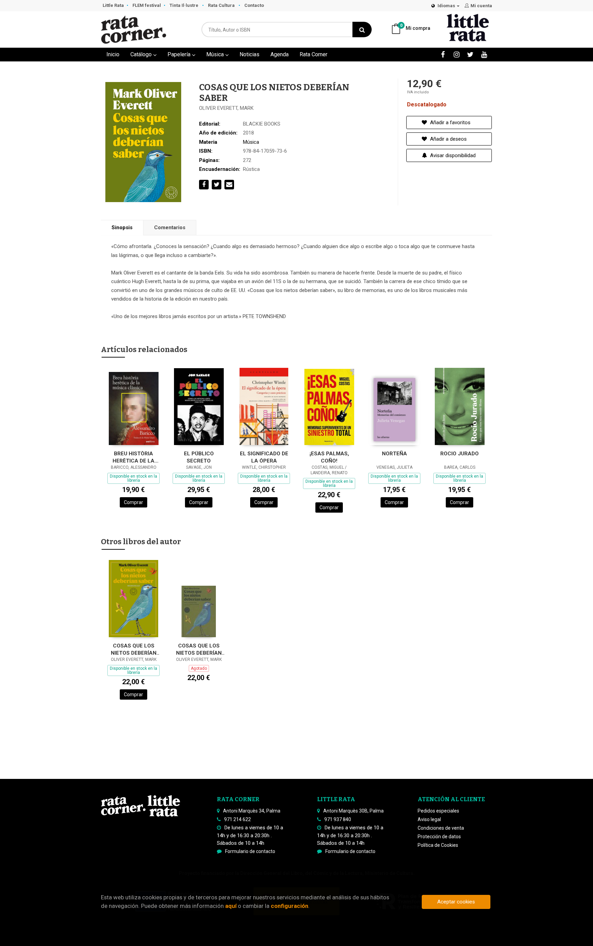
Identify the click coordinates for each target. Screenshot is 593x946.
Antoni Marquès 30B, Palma (353, 811)
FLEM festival (146, 5)
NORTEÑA (394, 454)
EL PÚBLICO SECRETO (199, 457)
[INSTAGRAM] (456, 54)
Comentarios (169, 227)
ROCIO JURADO (459, 454)
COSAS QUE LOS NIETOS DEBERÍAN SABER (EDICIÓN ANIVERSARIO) (133, 649)
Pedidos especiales (438, 811)
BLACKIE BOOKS (261, 124)
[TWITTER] (470, 54)
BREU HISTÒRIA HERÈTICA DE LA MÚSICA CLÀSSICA (133, 457)
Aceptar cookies (456, 902)
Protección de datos (439, 836)
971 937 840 (337, 819)
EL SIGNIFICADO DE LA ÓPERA (264, 457)
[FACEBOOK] (443, 54)
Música (215, 54)
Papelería (179, 54)
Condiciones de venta (441, 828)
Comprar (133, 502)
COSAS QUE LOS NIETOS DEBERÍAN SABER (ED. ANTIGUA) (199, 649)
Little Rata (113, 5)
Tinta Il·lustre (184, 5)
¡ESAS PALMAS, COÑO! (329, 457)
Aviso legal (429, 819)
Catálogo (141, 54)
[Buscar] (362, 29)
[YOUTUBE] (484, 54)
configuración (289, 905)
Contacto (254, 5)
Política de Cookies (438, 845)
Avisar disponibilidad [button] (452, 155)
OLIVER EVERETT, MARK (226, 108)
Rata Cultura (222, 5)
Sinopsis (122, 227)
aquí (230, 905)
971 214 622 (237, 819)
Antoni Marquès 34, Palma (251, 811)
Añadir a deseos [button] (448, 139)
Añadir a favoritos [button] (449, 122)
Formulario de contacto (250, 851)
